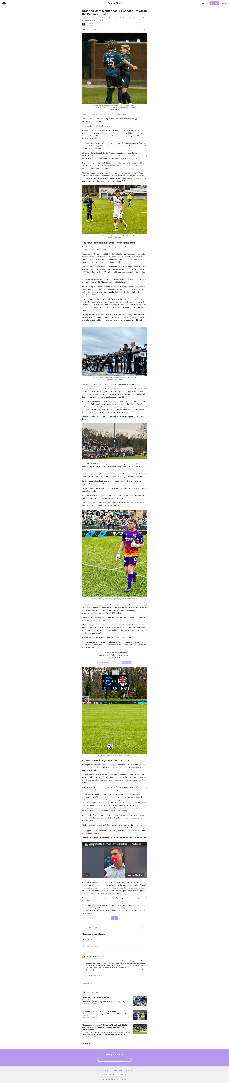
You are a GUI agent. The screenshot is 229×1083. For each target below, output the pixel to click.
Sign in (223, 3)
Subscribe (214, 3)
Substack (105, 1079)
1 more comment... (87, 983)
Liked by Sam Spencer (93, 958)
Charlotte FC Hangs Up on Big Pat (95, 997)
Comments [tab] (86, 940)
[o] (114, 441)
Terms (120, 1070)
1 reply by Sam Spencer (94, 975)
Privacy (115, 1070)
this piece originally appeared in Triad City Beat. (109, 114)
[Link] (79, 242)
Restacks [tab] (93, 940)
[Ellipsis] (146, 956)
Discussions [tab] (95, 992)
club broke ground (89, 292)
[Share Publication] (207, 3)
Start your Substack (110, 1075)
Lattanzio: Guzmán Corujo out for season (99, 1011)
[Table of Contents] (2, 541)
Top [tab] (84, 992)
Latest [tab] (89, 992)
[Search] (203, 3)
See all (85, 1043)
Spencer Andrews (91, 956)
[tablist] (89, 940)
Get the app (123, 1075)
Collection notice (128, 1070)
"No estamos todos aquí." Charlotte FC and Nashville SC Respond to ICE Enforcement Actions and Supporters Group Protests (104, 1027)
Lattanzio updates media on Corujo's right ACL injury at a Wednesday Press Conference (105, 1014)
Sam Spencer (89, 23)
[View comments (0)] (99, 1006)
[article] (114, 1002)
